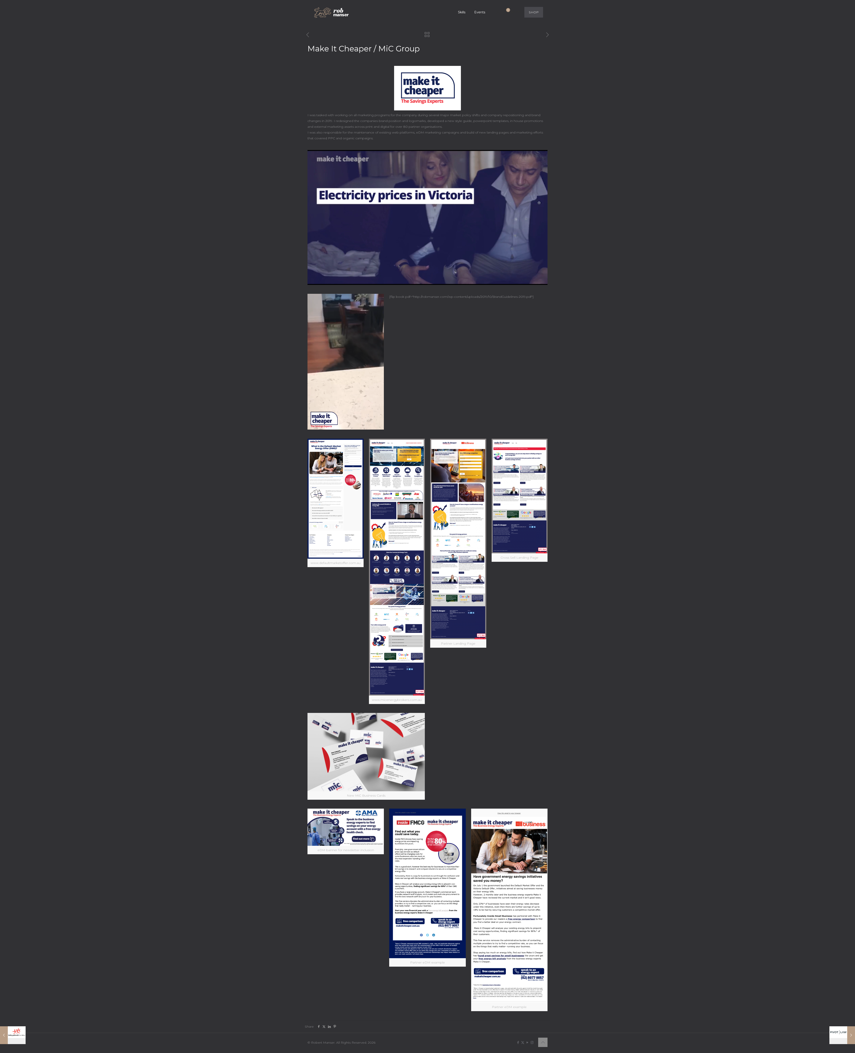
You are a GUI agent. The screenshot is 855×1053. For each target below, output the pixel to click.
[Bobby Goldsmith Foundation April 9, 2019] (13, 1035)
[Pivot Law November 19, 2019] (842, 1035)
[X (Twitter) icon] (522, 1042)
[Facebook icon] (518, 1042)
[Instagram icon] (532, 1042)
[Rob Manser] (332, 12)
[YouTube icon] (527, 1042)
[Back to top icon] (543, 1042)
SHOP (534, 12)
